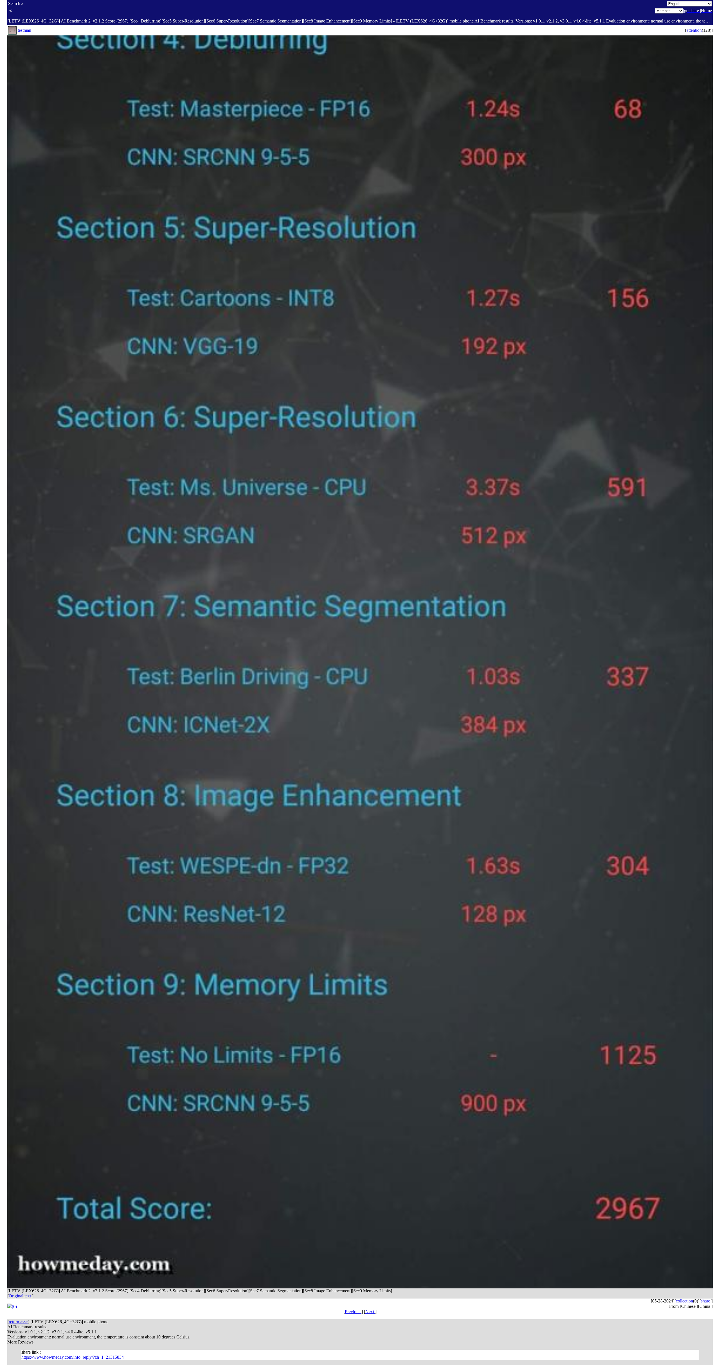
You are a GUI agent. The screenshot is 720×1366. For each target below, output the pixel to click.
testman (24, 30)
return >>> (18, 1321)
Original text (20, 1295)
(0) (14, 1306)
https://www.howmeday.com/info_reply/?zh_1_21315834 (72, 1357)
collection (684, 1301)
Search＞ (16, 3)
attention (694, 30)
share (706, 1301)
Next (370, 1311)
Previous (353, 1311)
